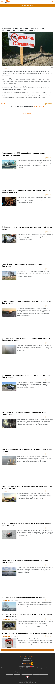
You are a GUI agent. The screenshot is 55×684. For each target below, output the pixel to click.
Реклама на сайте (27, 658)
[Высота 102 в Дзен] (31, 666)
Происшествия (6, 68)
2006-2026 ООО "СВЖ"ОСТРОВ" (27, 656)
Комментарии (49, 103)
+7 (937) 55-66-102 (39, 106)
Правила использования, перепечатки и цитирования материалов (34, 674)
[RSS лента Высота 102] (33, 666)
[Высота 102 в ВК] (27, 666)
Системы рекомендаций (27, 660)
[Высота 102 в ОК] (29, 666)
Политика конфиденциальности (13, 674)
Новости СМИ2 (27, 113)
